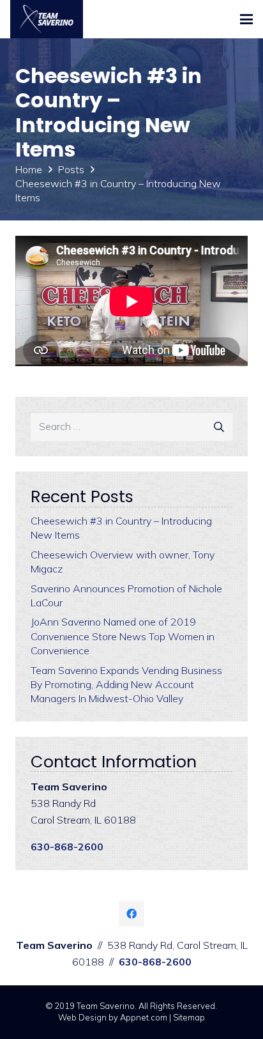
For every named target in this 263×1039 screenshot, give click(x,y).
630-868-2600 (67, 846)
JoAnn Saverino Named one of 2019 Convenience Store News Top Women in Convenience (122, 636)
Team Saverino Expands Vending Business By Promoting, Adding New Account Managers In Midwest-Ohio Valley (126, 684)
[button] (246, 19)
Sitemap (189, 1017)
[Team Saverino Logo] (46, 19)
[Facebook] (131, 914)
